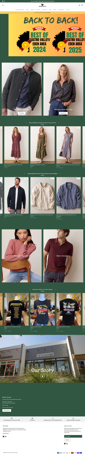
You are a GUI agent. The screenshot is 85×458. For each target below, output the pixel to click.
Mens (27, 9)
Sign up (67, 439)
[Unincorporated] (42, 5)
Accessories (44, 9)
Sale (50, 9)
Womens (32, 9)
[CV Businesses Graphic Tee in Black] (68, 309)
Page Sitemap (6, 433)
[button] (41, 54)
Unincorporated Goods (19, 9)
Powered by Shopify (14, 452)
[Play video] (42, 376)
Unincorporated (8, 452)
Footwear (38, 9)
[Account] (79, 5)
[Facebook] (2, 1)
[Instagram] (4, 1)
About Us (68, 9)
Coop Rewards (61, 9)
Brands (54, 9)
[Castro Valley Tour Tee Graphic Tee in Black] (16, 309)
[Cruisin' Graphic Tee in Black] (42, 309)
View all (42, 124)
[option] (42, 35)
